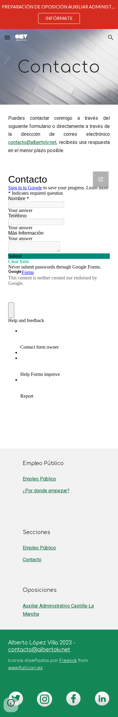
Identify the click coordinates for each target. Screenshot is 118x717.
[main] (59, 67)
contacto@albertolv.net (32, 142)
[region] (59, 14)
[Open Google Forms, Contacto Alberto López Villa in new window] (101, 179)
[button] (7, 37)
